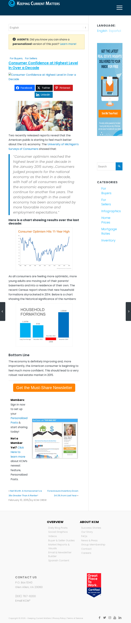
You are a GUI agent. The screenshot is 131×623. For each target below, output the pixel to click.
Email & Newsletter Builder (59, 554)
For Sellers (31, 58)
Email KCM (22, 601)
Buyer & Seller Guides (61, 540)
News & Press (89, 540)
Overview (55, 522)
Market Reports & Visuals (59, 546)
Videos (52, 536)
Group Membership (93, 544)
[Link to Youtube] (114, 617)
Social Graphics (58, 532)
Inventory (105, 240)
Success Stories (91, 527)
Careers (86, 553)
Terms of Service (75, 618)
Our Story (87, 532)
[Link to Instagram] (109, 617)
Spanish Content (58, 560)
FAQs (84, 536)
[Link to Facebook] (99, 617)
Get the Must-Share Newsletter (44, 387)
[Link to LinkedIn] (119, 617)
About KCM (89, 522)
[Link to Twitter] (104, 617)
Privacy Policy (59, 618)
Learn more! (68, 44)
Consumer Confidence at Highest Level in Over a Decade (43, 65)
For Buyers (16, 58)
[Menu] (117, 7)
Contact (86, 549)
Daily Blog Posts (58, 527)
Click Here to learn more (18, 452)
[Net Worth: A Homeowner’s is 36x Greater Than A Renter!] (2, 311)
